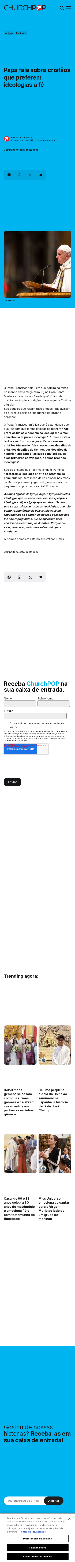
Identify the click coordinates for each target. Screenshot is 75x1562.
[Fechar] (69, 1518)
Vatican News (55, 539)
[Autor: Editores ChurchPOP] (7, 139)
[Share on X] (30, 175)
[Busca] (62, 8)
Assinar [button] (53, 1501)
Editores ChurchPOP (21, 137)
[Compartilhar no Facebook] (9, 175)
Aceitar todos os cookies (37, 1556)
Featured (21, 33)
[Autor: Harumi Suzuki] (43, 1059)
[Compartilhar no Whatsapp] (19, 175)
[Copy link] (40, 175)
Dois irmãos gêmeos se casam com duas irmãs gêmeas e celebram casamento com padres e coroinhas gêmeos (19, 1102)
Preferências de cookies (37, 1538)
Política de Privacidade (16, 740)
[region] (37, 1537)
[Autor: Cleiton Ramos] (8, 1059)
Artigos (9, 33)
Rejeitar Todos (37, 1547)
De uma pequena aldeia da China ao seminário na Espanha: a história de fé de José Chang (53, 1100)
